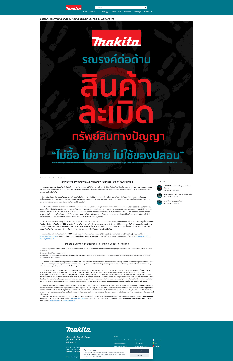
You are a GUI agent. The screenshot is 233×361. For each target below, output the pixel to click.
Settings (139, 355)
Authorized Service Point (122, 340)
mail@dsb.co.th (142, 236)
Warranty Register (120, 343)
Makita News (53, 178)
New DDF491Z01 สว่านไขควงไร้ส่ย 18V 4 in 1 (178, 194)
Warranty (127, 12)
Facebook (157, 340)
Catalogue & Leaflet (121, 346)
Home (85, 12)
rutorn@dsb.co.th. (68, 301)
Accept (139, 351)
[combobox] (121, 7)
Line (155, 343)
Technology (104, 12)
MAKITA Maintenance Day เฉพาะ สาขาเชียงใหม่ (177, 187)
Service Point (117, 12)
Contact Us (148, 12)
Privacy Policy (139, 343)
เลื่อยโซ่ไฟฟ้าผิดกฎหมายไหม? (173, 201)
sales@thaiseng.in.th (48, 236)
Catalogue (138, 12)
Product (92, 12)
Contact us (139, 340)
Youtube (157, 346)
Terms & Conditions (142, 346)
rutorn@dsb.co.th (47, 239)
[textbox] (121, 7)
